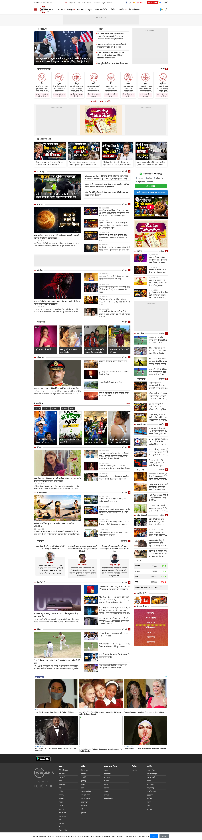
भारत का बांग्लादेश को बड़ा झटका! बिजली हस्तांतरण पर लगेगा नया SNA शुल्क (111, 45)
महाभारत (106, 788)
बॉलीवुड (70, 9)
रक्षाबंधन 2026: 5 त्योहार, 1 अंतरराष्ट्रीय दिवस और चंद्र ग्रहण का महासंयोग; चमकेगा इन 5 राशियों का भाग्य (114, 225)
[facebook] (126, 2)
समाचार (60, 9)
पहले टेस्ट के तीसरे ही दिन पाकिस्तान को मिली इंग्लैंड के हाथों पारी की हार (113, 666)
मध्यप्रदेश (61, 795)
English (72, 2)
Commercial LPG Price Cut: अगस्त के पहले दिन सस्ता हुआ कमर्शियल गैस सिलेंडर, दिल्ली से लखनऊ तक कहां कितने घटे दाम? (158, 463)
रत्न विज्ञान (150, 809)
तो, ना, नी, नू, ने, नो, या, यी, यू (163, 95)
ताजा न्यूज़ (141, 178)
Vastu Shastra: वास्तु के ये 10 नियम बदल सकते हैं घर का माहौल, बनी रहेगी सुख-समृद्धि (158, 476)
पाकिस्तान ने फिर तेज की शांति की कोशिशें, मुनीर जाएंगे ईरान (57, 388)
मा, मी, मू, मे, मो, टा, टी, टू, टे (111, 95)
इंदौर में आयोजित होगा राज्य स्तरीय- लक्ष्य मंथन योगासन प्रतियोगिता (55, 525)
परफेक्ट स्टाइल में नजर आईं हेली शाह (119, 350)
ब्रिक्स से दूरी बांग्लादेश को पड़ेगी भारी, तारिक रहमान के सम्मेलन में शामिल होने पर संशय (114, 548)
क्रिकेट (113, 9)
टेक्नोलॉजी (41, 582)
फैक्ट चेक (61, 823)
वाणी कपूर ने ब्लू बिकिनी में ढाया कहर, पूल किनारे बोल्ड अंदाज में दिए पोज (114, 277)
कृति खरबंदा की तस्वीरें (43, 349)
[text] (50, 151)
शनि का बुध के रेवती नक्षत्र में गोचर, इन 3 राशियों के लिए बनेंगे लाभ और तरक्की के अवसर (113, 237)
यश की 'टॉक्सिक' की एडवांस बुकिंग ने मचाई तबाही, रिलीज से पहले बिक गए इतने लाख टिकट (57, 302)
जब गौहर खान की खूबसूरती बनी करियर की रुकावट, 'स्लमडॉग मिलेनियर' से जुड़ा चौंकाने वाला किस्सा (57, 479)
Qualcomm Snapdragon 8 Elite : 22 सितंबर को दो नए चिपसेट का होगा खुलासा (114, 587)
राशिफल (40, 204)
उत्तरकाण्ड (151, 641)
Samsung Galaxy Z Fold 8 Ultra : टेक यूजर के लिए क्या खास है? (56, 615)
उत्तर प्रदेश (61, 774)
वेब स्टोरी (83, 777)
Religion (64, 408)
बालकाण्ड (150, 612)
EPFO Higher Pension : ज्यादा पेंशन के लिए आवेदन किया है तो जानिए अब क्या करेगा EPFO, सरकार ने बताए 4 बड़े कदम (158, 441)
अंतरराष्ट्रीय (62, 784)
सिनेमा (37, 327)
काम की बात (141, 424)
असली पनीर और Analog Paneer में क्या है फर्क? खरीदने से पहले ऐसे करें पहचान (114, 522)
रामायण (106, 784)
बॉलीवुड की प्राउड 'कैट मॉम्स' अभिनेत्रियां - (70, 350)
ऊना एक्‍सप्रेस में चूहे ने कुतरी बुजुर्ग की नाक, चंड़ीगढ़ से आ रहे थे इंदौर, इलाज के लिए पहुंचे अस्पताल (157, 543)
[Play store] (161, 9)
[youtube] (141, 2)
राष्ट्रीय (60, 781)
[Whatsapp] (145, 2)
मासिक (102, 101)
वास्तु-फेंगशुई (150, 788)
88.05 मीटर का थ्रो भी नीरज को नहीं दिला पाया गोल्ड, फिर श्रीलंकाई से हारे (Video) (158, 351)
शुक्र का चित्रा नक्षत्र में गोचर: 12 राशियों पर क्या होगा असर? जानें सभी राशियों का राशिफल (56, 236)
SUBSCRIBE (150, 186)
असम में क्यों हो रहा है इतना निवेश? (111, 382)
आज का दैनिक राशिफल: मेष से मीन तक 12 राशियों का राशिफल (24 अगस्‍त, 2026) (158, 260)
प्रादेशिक (61, 791)
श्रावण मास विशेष (101, 9)
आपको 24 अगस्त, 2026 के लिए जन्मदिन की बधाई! (158, 270)
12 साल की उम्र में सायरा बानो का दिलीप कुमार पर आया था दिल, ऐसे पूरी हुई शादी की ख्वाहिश (114, 314)
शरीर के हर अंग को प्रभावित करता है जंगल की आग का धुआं (113, 394)
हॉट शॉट (83, 774)
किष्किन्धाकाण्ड (151, 627)
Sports (37, 408)
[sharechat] (134, 2)
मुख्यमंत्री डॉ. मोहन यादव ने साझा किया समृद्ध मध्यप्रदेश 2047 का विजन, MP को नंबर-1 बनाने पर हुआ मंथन (107, 185)
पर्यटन (82, 788)
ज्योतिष (121, 9)
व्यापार (139, 560)
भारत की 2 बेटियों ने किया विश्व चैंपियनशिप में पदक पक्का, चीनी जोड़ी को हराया (158, 372)
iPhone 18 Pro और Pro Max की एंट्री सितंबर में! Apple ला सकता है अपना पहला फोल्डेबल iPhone (114, 621)
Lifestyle (46, 408)
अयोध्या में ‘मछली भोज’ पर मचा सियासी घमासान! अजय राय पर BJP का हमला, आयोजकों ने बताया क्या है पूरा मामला (110, 36)
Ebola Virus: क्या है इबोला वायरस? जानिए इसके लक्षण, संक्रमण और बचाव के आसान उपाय (114, 512)
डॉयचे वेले (41, 357)
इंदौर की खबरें (142, 515)
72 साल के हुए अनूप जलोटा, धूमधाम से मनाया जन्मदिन (95, 350)
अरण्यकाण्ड (150, 622)
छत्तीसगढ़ (61, 798)
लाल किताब (150, 784)
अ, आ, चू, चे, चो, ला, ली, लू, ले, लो (42, 95)
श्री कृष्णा (106, 781)
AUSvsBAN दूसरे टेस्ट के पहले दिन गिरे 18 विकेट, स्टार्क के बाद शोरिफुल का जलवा (114, 645)
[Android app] (43, 758)
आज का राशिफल (43, 68)
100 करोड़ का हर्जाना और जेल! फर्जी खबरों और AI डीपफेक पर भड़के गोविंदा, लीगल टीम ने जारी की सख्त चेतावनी (114, 456)
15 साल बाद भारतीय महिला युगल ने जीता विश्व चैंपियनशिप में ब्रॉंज (158, 340)
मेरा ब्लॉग (40, 541)
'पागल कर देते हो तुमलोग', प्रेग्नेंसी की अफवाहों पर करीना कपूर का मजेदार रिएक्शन (114, 466)
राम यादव (50, 562)
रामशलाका (150, 795)
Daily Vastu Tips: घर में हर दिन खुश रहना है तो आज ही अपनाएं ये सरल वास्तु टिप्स (158, 487)
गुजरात (61, 802)
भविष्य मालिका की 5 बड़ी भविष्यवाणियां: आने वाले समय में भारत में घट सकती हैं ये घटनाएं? (158, 396)
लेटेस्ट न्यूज (41, 171)
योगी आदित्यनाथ (63, 770)
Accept (154, 836)
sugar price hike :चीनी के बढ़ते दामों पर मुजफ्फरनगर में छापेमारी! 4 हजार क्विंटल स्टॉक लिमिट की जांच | (151, 163)
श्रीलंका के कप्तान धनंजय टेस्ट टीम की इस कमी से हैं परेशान (113, 634)
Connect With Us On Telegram (153, 192)
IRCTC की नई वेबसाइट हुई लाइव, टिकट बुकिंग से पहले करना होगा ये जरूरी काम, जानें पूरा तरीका (158, 452)
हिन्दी (65, 2)
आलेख (83, 784)
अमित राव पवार (82, 565)
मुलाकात (83, 812)
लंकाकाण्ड (151, 637)
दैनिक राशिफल (151, 770)
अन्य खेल (140, 333)
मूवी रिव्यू (83, 781)
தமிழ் (78, 2)
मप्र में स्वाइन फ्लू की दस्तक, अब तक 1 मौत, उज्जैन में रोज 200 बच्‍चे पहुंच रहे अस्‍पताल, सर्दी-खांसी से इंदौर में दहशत (157, 532)
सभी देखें (124, 171)
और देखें (127, 403)
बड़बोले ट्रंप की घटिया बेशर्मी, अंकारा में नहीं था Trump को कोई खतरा (50, 547)
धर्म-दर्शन (106, 795)
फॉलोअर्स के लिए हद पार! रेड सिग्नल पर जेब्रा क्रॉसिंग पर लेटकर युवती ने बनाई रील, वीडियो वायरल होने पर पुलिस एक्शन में (158, 554)
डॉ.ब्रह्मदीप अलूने (114, 565)
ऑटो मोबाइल (62, 816)
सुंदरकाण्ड (151, 632)
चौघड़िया (149, 798)
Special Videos (44, 138)
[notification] (166, 9)
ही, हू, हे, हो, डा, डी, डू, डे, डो (94, 95)
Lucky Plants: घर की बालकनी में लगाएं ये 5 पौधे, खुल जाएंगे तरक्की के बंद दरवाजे (158, 508)
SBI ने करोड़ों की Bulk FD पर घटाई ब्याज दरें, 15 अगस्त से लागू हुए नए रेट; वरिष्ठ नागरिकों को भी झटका (158, 431)
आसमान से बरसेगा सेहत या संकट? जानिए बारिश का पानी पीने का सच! (113, 500)
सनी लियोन (84, 805)
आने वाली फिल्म (85, 795)
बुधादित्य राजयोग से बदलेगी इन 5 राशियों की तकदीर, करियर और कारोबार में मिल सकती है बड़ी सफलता (158, 295)
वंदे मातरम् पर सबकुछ (84, 9)
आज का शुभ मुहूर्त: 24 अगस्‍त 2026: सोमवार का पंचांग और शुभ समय (158, 283)
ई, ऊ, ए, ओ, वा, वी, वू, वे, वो (59, 95)
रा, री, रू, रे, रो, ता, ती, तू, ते (145, 95)
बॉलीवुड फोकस (85, 798)
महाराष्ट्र (61, 805)
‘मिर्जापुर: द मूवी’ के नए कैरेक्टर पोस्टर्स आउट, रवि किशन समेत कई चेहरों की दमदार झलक (114, 302)
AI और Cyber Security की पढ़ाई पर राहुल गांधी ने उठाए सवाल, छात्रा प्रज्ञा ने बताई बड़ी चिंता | (117, 163)
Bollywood (55, 408)
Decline (164, 836)
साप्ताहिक (94, 101)
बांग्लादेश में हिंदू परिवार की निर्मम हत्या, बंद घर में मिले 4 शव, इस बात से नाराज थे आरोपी (106, 193)
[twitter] (130, 2)
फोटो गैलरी (41, 321)
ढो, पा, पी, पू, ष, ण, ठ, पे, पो (128, 95)
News (72, 408)
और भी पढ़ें (123, 541)
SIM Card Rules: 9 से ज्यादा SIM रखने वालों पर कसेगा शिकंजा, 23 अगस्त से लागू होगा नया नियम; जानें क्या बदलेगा (114, 600)
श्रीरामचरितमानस (134, 9)
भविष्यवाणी (141, 379)
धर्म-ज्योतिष (159, 178)
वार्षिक (109, 101)
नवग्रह (148, 805)
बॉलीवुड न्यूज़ (84, 770)
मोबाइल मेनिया (63, 830)
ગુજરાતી (109, 2)
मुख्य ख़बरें (62, 777)
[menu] (36, 9)
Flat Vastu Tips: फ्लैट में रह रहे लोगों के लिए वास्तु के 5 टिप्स (158, 497)
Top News (42, 28)
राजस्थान (61, 809)
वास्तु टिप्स (140, 469)
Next (91, 48)
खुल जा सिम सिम (86, 791)
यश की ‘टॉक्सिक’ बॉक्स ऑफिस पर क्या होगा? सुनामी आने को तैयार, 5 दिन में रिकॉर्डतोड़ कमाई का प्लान (110, 55)
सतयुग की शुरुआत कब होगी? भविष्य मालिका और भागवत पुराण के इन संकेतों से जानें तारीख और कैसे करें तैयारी (158, 417)
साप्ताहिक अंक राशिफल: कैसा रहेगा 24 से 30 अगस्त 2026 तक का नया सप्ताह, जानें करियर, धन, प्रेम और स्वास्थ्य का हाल (114, 213)
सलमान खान (84, 802)
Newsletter (151, 2)
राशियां (149, 781)
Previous (35, 48)
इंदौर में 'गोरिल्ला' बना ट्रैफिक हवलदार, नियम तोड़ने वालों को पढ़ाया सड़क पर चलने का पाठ (56, 195)
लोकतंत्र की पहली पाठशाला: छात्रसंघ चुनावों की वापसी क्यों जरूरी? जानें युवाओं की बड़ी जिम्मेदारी (82, 548)
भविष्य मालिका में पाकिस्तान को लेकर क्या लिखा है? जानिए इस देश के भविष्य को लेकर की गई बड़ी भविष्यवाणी (158, 385)
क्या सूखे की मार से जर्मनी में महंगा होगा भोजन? (113, 362)
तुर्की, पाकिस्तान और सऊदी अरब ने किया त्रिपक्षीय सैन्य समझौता (113, 533)
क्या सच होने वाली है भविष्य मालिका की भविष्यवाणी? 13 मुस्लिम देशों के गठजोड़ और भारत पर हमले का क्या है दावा (158, 407)
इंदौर (60, 788)
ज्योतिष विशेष (142, 593)
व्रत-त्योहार (107, 791)
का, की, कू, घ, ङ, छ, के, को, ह (76, 95)
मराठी (83, 2)
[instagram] (137, 2)
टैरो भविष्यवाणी (151, 791)
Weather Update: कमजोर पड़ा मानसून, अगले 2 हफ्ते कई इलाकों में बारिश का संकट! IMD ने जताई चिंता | (83, 163)
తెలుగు (89, 2)
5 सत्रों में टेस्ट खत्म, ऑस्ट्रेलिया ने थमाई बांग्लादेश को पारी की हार (57, 661)
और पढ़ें (162, 69)
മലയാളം (97, 2)
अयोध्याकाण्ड (151, 617)
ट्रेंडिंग (101, 28)
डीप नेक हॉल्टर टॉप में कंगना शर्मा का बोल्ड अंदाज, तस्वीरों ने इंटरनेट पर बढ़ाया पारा (114, 477)
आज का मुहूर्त (151, 777)
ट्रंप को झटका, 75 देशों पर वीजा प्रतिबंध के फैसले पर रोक (114, 373)
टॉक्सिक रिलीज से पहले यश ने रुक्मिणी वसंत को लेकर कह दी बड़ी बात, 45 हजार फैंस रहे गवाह (114, 289)
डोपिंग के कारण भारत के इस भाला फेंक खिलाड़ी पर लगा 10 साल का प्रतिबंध (158, 361)
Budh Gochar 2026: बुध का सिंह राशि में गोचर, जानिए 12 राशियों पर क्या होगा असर (114, 248)
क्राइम (60, 819)
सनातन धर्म (107, 777)
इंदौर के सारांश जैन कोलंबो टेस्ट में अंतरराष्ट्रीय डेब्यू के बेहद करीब (114, 655)
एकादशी (106, 770)
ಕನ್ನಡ (103, 2)
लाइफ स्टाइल (42, 492)
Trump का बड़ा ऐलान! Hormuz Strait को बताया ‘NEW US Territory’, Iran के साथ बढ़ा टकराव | (49, 163)
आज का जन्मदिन (152, 774)
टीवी (82, 809)
